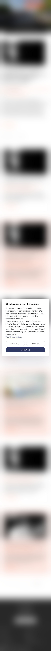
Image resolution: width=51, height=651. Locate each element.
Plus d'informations (14, 337)
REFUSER (35, 343)
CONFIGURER (15, 343)
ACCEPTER (25, 350)
